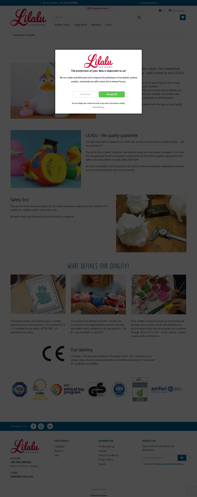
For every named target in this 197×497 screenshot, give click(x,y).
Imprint (95, 107)
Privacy (101, 107)
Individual (85, 94)
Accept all (112, 94)
